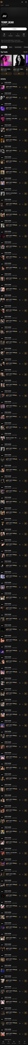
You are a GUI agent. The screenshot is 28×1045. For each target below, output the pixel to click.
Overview (4, 47)
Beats (10, 47)
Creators (2, 5)
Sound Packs (18, 47)
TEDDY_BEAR (7, 82)
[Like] (19, 87)
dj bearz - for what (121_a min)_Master (15, 852)
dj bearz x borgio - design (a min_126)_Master (17, 437)
